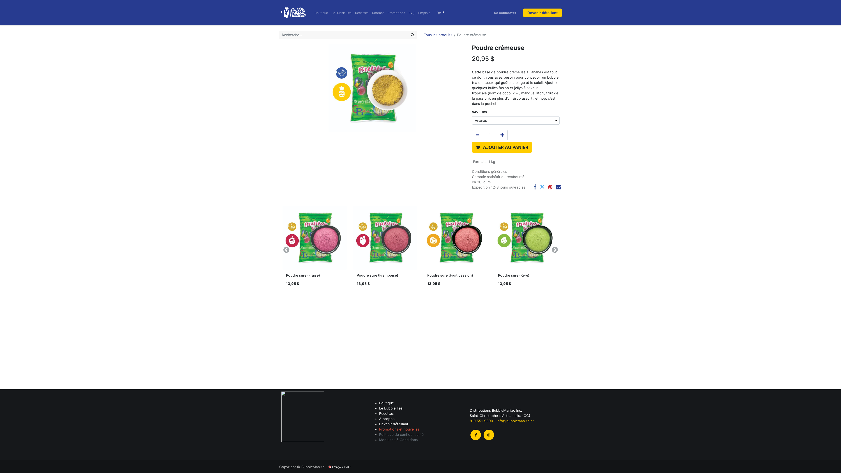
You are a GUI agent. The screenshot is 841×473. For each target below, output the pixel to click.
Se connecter (505, 13)
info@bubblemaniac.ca (515, 421)
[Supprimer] (477, 135)
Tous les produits (438, 35)
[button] (502, 147)
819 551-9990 (481, 421)
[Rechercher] (412, 35)
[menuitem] (321, 12)
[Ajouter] (502, 135)
